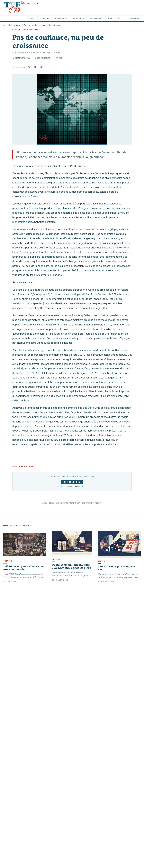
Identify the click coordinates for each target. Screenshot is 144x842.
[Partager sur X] (29, 67)
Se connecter (72, 482)
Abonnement (96, 18)
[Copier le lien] (41, 67)
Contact (113, 18)
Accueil (30, 18)
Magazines (78, 18)
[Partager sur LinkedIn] (35, 67)
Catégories (61, 18)
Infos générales (31, 30)
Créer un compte (80, 486)
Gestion (7, 561)
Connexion (134, 18)
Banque (17, 25)
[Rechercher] (119, 18)
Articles (45, 18)
